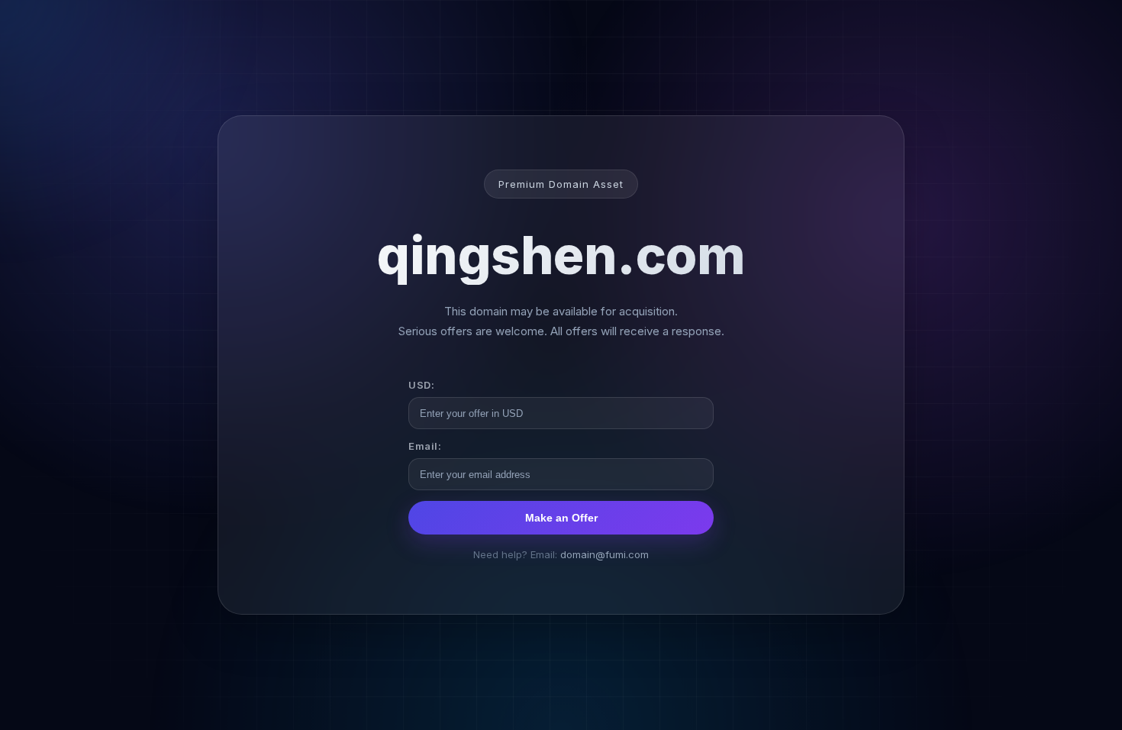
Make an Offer (561, 518)
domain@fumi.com (604, 554)
